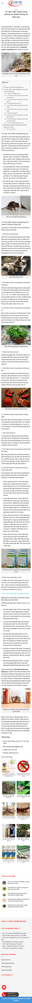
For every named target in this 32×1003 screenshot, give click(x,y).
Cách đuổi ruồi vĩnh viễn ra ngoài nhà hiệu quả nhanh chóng (17, 906)
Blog (16, 9)
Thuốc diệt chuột (6, 966)
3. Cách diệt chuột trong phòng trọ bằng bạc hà (17, 100)
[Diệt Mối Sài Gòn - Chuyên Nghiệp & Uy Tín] (16, 3)
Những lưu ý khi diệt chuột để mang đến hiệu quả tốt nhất (15, 126)
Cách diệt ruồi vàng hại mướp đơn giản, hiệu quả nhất (18, 888)
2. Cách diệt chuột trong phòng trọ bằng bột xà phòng (17, 96)
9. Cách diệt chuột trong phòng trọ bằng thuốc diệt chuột (17, 120)
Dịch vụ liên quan (11, 129)
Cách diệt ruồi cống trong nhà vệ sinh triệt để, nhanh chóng (17, 894)
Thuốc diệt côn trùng (7, 963)
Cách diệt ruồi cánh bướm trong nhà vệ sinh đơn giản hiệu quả (18, 900)
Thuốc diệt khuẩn (6, 970)
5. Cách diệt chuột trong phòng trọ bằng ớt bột (17, 106)
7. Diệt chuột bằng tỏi (12, 113)
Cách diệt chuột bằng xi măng (19, 593)
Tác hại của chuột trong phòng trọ (14, 87)
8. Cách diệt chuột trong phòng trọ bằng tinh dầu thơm (17, 116)
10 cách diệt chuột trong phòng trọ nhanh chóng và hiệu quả (16, 90)
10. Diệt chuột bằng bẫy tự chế (15, 123)
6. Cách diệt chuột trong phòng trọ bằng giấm (17, 110)
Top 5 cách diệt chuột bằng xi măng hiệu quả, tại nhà (18, 882)
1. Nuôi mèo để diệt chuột (13, 93)
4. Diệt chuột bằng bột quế (14, 103)
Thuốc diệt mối (5, 960)
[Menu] (2, 3)
